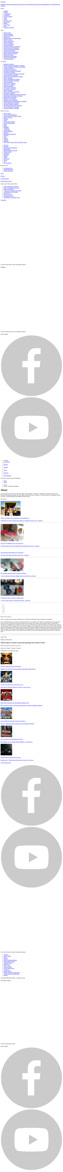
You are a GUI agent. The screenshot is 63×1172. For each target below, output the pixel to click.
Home (5, 481)
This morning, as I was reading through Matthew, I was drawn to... (17, 742)
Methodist (6, 141)
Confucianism (7, 130)
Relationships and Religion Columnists (13, 96)
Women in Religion (8, 45)
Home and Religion (8, 54)
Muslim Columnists (8, 86)
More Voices (7, 22)
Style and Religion (8, 42)
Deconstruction (7, 475)
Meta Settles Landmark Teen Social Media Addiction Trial (15, 702)
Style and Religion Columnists (11, 104)
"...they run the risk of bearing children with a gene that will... (15, 576)
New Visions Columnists (10, 87)
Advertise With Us (8, 963)
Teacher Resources (8, 171)
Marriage (6, 464)
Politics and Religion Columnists (12, 91)
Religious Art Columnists (10, 98)
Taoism (5, 160)
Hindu (31, 4)
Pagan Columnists (8, 90)
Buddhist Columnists (9, 64)
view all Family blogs (6, 762)
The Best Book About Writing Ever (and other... (12, 552)
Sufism (5, 157)
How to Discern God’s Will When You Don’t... (12, 739)
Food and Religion (8, 34)
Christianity (6, 128)
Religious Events (8, 39)
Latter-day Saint (40, 4)
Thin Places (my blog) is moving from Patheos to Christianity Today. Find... (19, 520)
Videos (5, 120)
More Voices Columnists (10, 83)
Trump (5, 470)
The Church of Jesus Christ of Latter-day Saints (15, 142)
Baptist (5, 126)
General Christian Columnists (11, 75)
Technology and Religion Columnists (13, 105)
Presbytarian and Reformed (10, 147)
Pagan (5, 26)
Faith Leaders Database (9, 121)
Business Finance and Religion (11, 48)
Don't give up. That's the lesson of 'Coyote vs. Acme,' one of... (16, 687)
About (5, 482)
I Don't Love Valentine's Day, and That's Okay (12, 543)
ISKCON (6, 135)
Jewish (35, 4)
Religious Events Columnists (11, 100)
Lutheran (6, 139)
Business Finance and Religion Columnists (14, 65)
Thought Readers (5, 178)
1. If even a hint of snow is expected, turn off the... (13, 600)
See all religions (7, 163)
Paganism (6, 146)
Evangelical (19, 4)
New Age (6, 145)
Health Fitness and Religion (10, 53)
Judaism (6, 138)
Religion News (7, 32)
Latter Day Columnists (9, 84)
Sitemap (6, 975)
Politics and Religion (9, 43)
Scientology (6, 153)
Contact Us (6, 969)
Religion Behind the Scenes (10, 150)
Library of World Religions (10, 115)
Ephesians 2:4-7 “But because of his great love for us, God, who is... (17, 760)
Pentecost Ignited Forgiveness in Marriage (11, 666)
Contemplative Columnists (10, 69)
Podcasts (6, 119)
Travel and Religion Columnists (11, 107)
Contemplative (12, 4)
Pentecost (6, 473)
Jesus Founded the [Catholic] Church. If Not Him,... (13, 721)
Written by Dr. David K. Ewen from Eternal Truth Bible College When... (18, 669)
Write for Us (7, 964)
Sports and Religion (8, 35)
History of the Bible (8, 189)
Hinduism (6, 132)
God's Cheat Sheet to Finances (11, 186)
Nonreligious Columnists (10, 89)
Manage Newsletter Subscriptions (12, 972)
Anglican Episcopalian (9, 123)
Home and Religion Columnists (11, 80)
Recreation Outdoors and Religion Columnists (15, 94)
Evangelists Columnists (9, 72)
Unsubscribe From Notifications (11, 974)
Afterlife (6, 467)
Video (2, 173)
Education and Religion (9, 50)
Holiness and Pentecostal (10, 134)
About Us (6, 954)
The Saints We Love (9, 196)
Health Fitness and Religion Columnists (13, 76)
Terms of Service (8, 967)
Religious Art (7, 37)
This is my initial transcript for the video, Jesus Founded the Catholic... (18, 723)
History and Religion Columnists (12, 79)
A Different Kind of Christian (11, 192)
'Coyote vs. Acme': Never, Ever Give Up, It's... (12, 684)
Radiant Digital (7, 971)
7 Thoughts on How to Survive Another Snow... (12, 598)
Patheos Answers (8, 117)
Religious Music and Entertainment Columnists (15, 101)
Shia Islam (6, 154)
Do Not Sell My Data (9, 968)
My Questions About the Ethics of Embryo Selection (13, 573)
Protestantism (7, 149)
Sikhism (6, 156)
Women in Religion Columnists (11, 108)
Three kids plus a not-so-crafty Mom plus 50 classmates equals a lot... (17, 546)
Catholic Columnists (9, 68)
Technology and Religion (10, 57)
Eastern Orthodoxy (8, 131)
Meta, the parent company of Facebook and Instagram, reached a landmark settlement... (22, 705)
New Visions (51, 4)
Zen (5, 161)
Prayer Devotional (8, 194)
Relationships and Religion (10, 56)
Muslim (46, 4)
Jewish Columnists (8, 82)
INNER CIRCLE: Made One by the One (11, 757)
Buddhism (6, 127)
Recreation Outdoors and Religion (12, 46)
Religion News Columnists (10, 97)
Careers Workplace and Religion (11, 49)
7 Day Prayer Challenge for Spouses (12, 190)
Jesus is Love (7, 193)
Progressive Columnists (9, 93)
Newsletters (3, 200)
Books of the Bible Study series (11, 188)
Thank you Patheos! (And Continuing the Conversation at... (15, 518)
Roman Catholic (8, 152)
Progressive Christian (9, 27)
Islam (5, 137)
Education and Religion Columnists (12, 71)
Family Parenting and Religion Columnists (14, 73)
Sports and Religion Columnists (11, 102)
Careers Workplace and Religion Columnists (14, 67)
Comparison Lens (8, 168)
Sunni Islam (6, 158)
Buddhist (3, 4)
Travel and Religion (8, 59)
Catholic (7, 4)
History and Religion (9, 41)
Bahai (5, 124)
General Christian (26, 4)
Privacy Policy (7, 965)
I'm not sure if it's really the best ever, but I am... (12, 555)
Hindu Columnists (8, 78)
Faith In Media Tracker (6, 181)
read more (40, 520)
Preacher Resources (8, 169)
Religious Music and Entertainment (12, 38)
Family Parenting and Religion (11, 52)
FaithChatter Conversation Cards (12, 197)
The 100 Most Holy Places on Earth (12, 116)
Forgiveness (7, 462)
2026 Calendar (7, 113)
